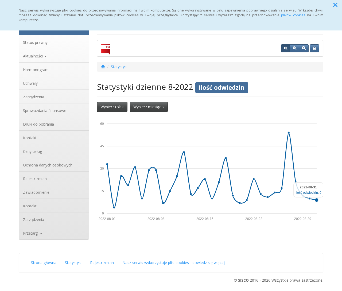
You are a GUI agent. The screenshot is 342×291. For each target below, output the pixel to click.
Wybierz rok (111, 106)
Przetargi (31, 233)
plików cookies (293, 15)
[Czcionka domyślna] (285, 48)
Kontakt (30, 137)
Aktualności (33, 56)
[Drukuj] (314, 48)
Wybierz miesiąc (147, 106)
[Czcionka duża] (304, 48)
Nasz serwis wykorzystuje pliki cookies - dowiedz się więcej (173, 262)
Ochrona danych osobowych (47, 165)
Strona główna (43, 262)
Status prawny (35, 42)
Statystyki (119, 66)
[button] (335, 4)
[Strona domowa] (103, 66)
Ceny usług (32, 151)
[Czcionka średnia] (294, 48)
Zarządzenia (33, 96)
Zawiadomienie (36, 192)
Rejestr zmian (35, 178)
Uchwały (30, 83)
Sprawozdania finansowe (44, 110)
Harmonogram (36, 69)
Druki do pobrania (38, 124)
